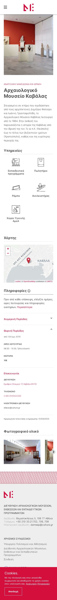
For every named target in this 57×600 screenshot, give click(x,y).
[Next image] (53, 452)
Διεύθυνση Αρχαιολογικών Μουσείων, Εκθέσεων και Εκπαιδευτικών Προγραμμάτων (25, 551)
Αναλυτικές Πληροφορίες (38, 584)
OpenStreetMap (29, 281)
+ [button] (8, 249)
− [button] (8, 253)
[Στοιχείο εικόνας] (22, 452)
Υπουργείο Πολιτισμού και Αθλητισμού (25, 544)
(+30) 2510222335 (12, 396)
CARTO (49, 281)
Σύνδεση (9, 559)
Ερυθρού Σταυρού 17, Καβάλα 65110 (20, 384)
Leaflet (17, 281)
